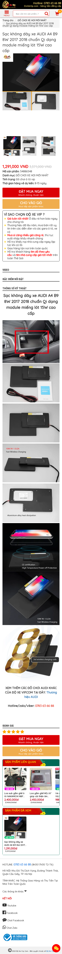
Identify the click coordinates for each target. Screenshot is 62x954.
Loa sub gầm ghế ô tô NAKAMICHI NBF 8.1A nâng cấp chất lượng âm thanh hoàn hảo (15, 795)
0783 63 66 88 (22, 864)
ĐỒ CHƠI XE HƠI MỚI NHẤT (32, 20)
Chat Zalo (11, 927)
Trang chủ (7, 20)
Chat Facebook (15, 920)
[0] (57, 14)
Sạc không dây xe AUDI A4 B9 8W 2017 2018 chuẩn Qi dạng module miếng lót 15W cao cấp (14, 843)
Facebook (12, 913)
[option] (31, 81)
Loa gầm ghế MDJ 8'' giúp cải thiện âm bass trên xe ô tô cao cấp (41, 795)
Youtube (11, 905)
